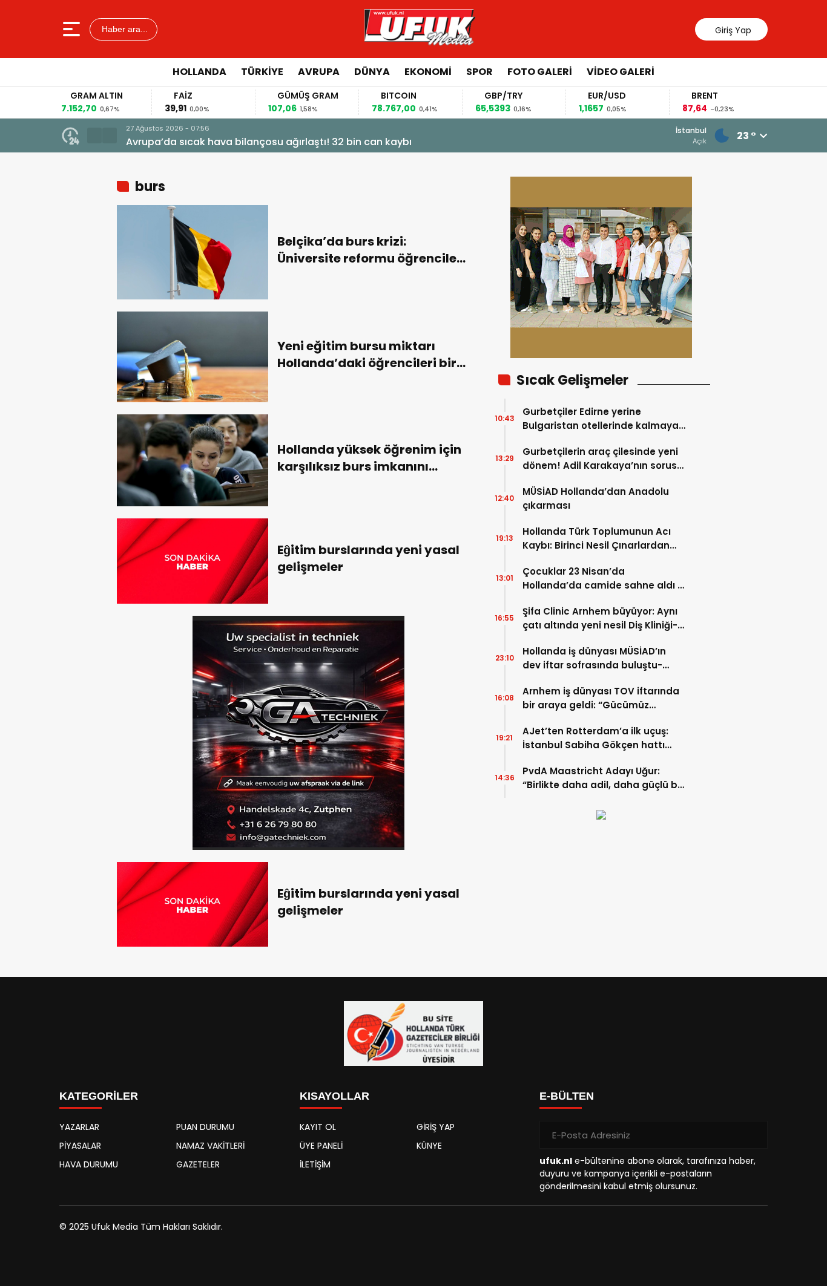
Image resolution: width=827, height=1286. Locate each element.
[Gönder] (754, 1135)
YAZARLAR (79, 1127)
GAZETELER (198, 1164)
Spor (479, 72)
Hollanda (199, 72)
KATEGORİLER (98, 1096)
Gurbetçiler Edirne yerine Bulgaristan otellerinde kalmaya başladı (600, 418)
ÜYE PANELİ (321, 1146)
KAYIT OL (318, 1127)
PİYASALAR (80, 1146)
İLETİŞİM (315, 1164)
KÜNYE (429, 1146)
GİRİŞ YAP (436, 1127)
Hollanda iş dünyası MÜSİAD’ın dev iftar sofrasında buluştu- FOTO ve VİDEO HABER (594, 658)
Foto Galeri (539, 72)
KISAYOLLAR (334, 1096)
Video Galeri (620, 72)
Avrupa (319, 72)
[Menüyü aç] (73, 29)
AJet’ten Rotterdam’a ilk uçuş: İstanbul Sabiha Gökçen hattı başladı (595, 738)
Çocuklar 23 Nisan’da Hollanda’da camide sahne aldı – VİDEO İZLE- (603, 578)
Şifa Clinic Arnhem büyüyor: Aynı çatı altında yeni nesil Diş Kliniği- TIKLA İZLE (599, 618)
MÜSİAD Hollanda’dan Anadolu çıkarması (595, 498)
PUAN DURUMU (205, 1127)
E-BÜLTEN (566, 1096)
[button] (94, 135)
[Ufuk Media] (419, 29)
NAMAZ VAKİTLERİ (210, 1146)
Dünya (372, 72)
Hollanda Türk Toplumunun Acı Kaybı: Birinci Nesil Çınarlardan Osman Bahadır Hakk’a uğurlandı (602, 538)
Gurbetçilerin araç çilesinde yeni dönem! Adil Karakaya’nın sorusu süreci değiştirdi (602, 458)
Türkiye (262, 72)
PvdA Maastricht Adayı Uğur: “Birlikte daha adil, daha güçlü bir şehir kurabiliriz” (603, 778)
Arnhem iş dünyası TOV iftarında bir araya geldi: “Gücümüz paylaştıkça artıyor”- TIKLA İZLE (600, 698)
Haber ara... (123, 29)
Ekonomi (428, 72)
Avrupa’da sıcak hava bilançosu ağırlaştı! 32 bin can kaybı (269, 142)
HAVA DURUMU (88, 1164)
